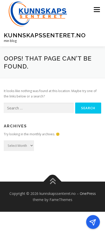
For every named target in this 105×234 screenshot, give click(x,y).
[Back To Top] (53, 182)
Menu (96, 9)
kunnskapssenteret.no (45, 35)
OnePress (88, 193)
